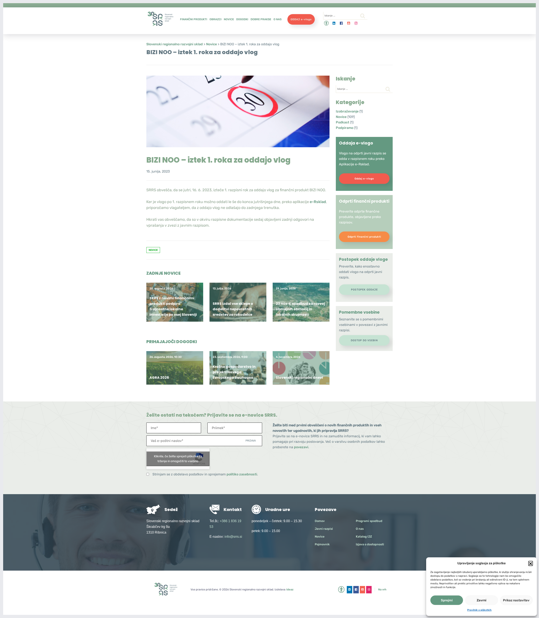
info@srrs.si (233, 536)
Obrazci (215, 19)
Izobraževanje (347, 111)
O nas (278, 19)
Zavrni (481, 600)
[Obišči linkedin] (334, 23)
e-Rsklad (318, 201)
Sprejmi (447, 600)
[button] (530, 563)
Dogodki (242, 19)
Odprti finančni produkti (364, 236)
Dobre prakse (261, 19)
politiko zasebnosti (242, 474)
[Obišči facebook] (341, 23)
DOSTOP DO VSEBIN (364, 340)
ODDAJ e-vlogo (301, 19)
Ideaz (290, 589)
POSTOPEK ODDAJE (364, 289)
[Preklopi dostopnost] (326, 23)
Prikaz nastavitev (516, 600)
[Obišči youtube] (348, 23)
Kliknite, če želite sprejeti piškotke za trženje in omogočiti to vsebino (178, 459)
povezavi (301, 447)
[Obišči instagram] (356, 23)
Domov (320, 521)
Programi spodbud (369, 521)
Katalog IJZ (364, 536)
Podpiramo (344, 128)
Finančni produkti (193, 19)
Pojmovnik (322, 544)
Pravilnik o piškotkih (479, 610)
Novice (229, 19)
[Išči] (362, 16)
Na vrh (382, 589)
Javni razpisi (324, 529)
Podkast (342, 122)
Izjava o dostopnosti (370, 544)
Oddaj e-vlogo (364, 178)
